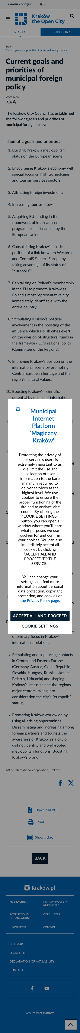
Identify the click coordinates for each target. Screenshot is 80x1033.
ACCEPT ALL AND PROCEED (40, 616)
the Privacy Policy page (39, 601)
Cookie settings (40, 626)
